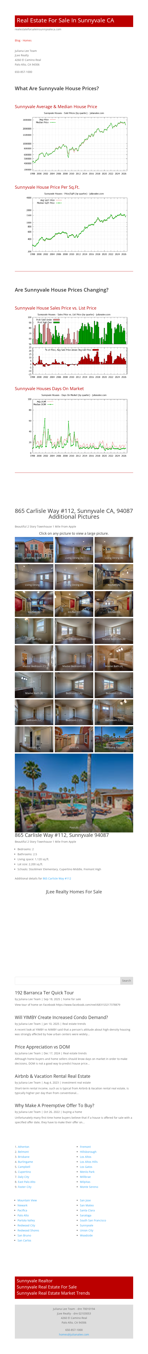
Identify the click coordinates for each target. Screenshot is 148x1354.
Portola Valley (26, 1220)
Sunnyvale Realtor (35, 1280)
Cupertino (24, 1172)
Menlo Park (87, 1172)
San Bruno (24, 1235)
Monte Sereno (89, 1187)
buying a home (72, 1112)
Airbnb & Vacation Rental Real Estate (52, 1076)
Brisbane (23, 1157)
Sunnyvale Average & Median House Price (56, 106)
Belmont (23, 1152)
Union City (86, 1230)
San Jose (85, 1200)
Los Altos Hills (89, 1162)
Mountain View (27, 1200)
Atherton (23, 1147)
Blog (17, 40)
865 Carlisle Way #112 (57, 878)
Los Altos (85, 1157)
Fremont (85, 1147)
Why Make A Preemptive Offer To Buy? (54, 1105)
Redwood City (26, 1225)
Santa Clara (87, 1210)
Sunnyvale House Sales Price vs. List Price (55, 308)
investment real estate (76, 1082)
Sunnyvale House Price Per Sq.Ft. (47, 187)
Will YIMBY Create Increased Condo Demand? (61, 1017)
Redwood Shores (28, 1230)
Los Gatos (86, 1167)
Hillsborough (88, 1152)
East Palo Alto (26, 1182)
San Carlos (24, 1240)
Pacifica (22, 1210)
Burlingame (25, 1162)
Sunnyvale (86, 1225)
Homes (27, 40)
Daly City (23, 1177)
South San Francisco (93, 1220)
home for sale (72, 999)
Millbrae (85, 1177)
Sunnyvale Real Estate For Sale (47, 1287)
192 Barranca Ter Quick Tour (44, 993)
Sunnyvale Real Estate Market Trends (53, 1293)
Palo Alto (23, 1215)
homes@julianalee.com (74, 1334)
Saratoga (85, 1215)
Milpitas (85, 1182)
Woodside (86, 1235)
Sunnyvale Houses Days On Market (49, 388)
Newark (22, 1205)
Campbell (24, 1167)
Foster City (24, 1187)
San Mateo (87, 1205)
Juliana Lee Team (30, 999)
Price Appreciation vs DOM (42, 1047)
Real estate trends (74, 1024)
